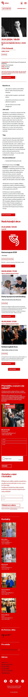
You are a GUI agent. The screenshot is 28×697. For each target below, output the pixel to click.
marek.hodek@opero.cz (8, 433)
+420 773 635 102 (5, 543)
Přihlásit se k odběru (9, 505)
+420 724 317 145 (6, 434)
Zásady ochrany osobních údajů (14, 686)
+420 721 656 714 (5, 594)
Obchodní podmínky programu (14, 687)
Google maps (5, 673)
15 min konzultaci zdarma (16, 396)
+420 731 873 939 (5, 619)
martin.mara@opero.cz (6, 542)
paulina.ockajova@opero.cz (7, 592)
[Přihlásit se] (21, 3)
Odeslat (4, 466)
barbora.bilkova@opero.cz (7, 617)
